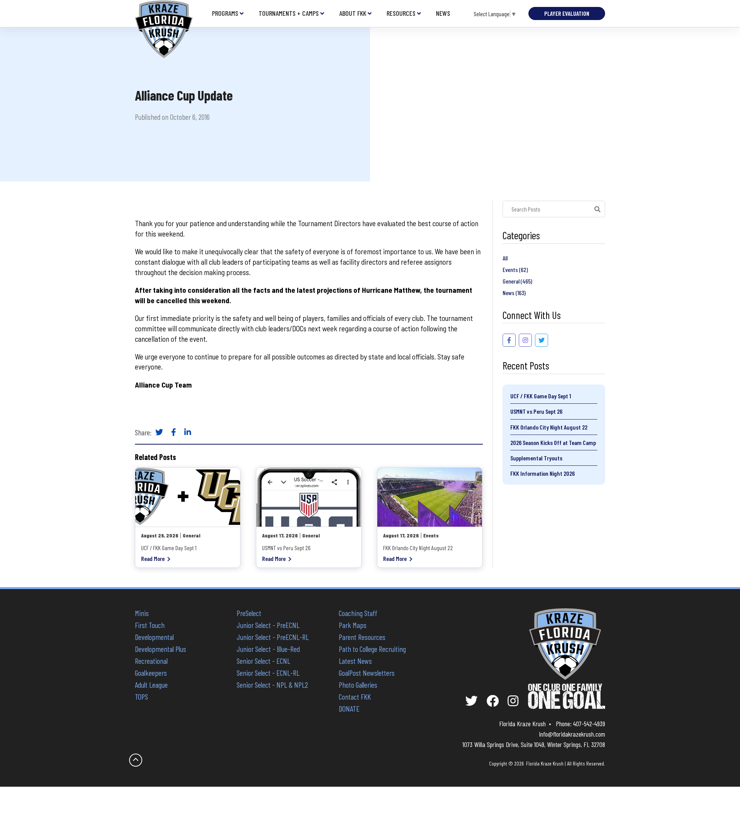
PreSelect (249, 613)
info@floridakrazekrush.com (572, 734)
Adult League (151, 684)
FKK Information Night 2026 (542, 473)
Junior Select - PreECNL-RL (273, 636)
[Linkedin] (187, 432)
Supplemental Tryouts (536, 458)
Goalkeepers (151, 672)
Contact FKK (355, 696)
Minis (142, 613)
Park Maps (353, 625)
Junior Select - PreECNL (268, 625)
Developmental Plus (160, 648)
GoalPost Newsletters (367, 672)
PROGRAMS (225, 13)
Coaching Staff (358, 613)
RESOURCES (401, 13)
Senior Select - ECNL (263, 660)
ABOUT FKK (352, 13)
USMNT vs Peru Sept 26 (536, 411)
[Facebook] (173, 432)
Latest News (355, 660)
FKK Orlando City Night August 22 (548, 427)
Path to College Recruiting (372, 648)
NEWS (443, 13)
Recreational (151, 660)
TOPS (141, 696)
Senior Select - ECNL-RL (268, 672)
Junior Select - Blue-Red (268, 648)
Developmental (154, 636)
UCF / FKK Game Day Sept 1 (540, 396)
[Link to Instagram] (525, 340)
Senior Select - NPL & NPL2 (272, 684)
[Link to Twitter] (541, 340)
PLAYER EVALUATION (566, 13)
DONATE (349, 708)
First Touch (150, 625)
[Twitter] (159, 432)
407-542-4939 (589, 723)
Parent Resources (362, 636)
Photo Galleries (358, 684)
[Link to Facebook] (509, 340)
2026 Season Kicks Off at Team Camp (553, 442)
